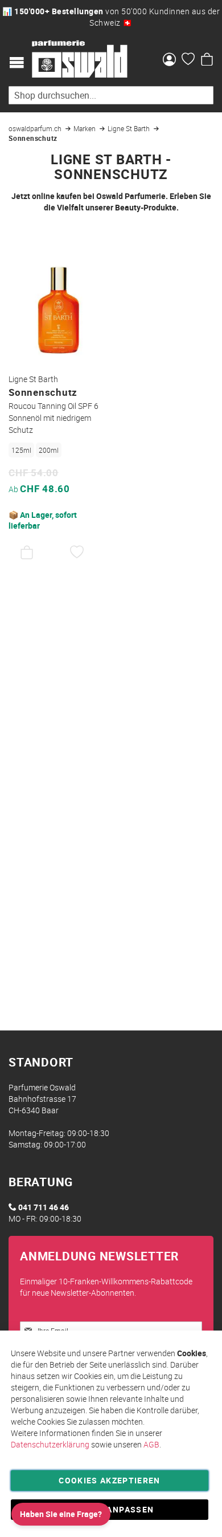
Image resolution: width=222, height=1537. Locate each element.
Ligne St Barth (129, 128)
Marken (85, 128)
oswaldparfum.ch (36, 128)
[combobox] (111, 95)
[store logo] (79, 59)
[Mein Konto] (169, 60)
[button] (77, 552)
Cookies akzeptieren (110, 1480)
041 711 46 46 (43, 1207)
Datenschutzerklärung (50, 1444)
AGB (151, 1444)
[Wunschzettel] (188, 60)
